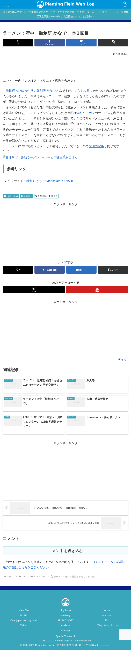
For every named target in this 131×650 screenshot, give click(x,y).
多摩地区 (27, 196)
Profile (23, 615)
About (107, 610)
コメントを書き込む (65, 551)
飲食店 (54, 196)
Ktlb (107, 620)
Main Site (24, 610)
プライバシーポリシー (107, 625)
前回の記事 (96, 146)
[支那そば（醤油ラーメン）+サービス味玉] (33, 157)
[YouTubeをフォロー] (97, 289)
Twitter (23, 625)
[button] (113, 42)
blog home (65, 610)
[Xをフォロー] (34, 289)
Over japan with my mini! (23, 620)
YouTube (65, 625)
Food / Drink (12, 196)
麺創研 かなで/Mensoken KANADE (50, 181)
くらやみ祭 (82, 90)
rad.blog (65, 615)
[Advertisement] (65, 66)
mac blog (107, 615)
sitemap (65, 630)
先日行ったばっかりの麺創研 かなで (31, 90)
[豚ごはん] (70, 157)
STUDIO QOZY (65, 620)
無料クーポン (85, 113)
